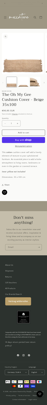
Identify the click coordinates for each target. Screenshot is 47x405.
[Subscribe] (39, 247)
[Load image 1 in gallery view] (11, 82)
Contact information (19, 399)
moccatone (13, 391)
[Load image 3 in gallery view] (35, 82)
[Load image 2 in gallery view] (23, 82)
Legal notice (32, 399)
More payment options (23, 146)
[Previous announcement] (5, 3)
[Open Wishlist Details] (40, 394)
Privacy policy (11, 395)
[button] (5, 17)
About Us (9, 265)
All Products (10, 288)
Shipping (14, 114)
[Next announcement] (42, 3)
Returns (8, 277)
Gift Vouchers (11, 283)
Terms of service (24, 395)
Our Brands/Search (13, 294)
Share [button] (7, 185)
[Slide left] (3, 82)
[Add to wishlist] (4, 192)
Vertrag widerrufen (18, 301)
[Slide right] (44, 82)
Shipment (9, 271)
